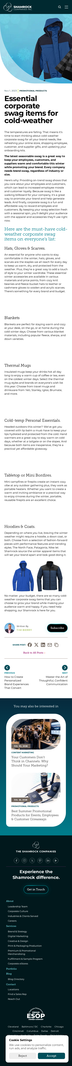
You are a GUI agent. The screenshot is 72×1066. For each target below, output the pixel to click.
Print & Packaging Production (25, 945)
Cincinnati (18, 1031)
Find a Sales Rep (17, 994)
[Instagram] (24, 860)
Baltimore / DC (30, 1026)
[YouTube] (55, 860)
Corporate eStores (18, 963)
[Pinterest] (40, 860)
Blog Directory (16, 979)
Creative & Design (18, 941)
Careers (12, 920)
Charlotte (46, 1026)
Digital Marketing (18, 936)
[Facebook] (16, 860)
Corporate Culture (18, 911)
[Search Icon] (59, 7)
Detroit (55, 1031)
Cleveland (13, 1026)
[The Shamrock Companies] (17, 7)
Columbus (33, 1031)
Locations (13, 989)
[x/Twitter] (32, 860)
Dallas (45, 1031)
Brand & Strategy (17, 931)
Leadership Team (18, 906)
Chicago (59, 1026)
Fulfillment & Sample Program (25, 958)
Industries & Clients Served (23, 916)
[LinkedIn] (48, 860)
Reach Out (14, 999)
